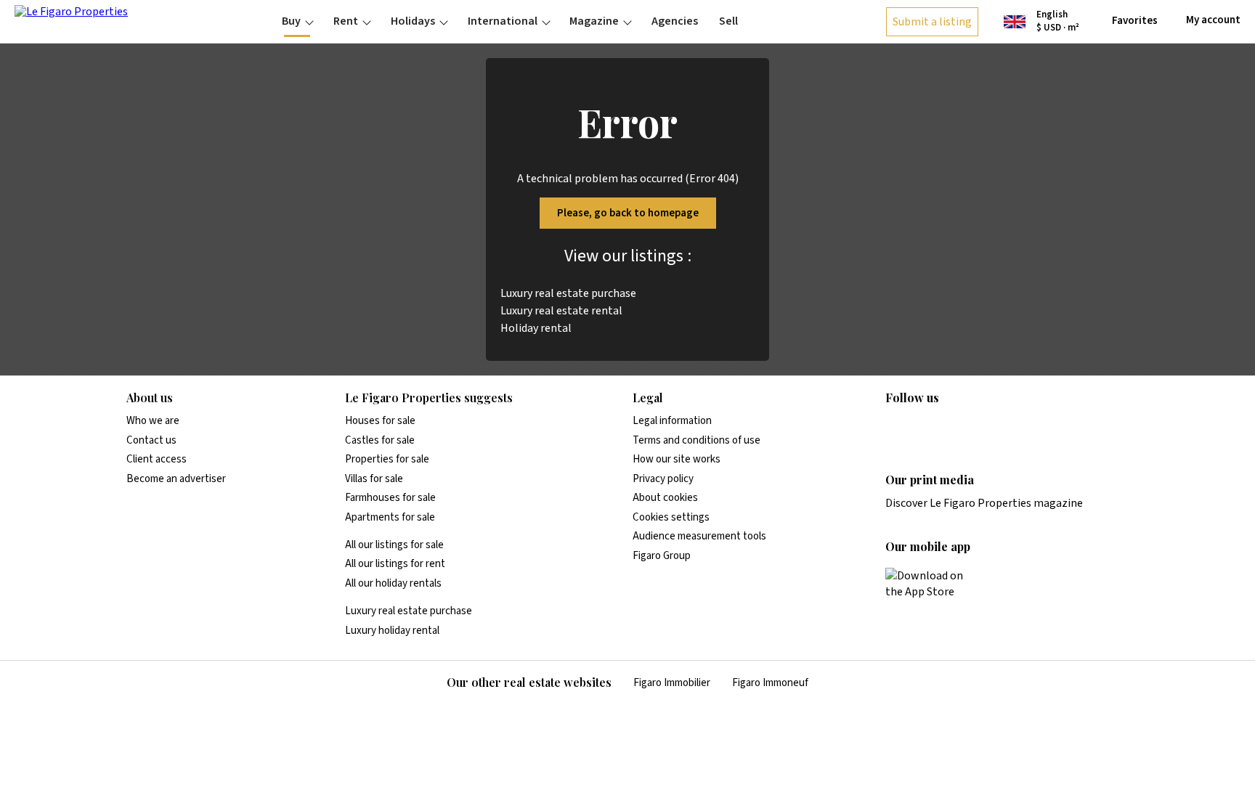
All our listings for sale (394, 545)
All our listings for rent (395, 563)
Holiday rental (536, 328)
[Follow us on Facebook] (950, 427)
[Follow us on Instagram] (922, 427)
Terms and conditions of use (696, 440)
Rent (345, 21)
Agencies (674, 21)
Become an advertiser (176, 478)
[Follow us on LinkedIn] (894, 427)
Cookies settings (671, 517)
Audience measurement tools (699, 536)
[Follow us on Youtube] (1007, 427)
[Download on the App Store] (932, 584)
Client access (156, 459)
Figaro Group (662, 555)
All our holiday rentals (393, 583)
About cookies (665, 497)
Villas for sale (374, 478)
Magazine (594, 21)
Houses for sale (380, 420)
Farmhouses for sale (390, 497)
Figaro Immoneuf (770, 682)
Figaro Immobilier (671, 682)
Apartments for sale (390, 517)
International (502, 21)
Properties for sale (387, 459)
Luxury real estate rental (561, 311)
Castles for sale (380, 440)
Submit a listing (932, 22)
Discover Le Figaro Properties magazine (984, 503)
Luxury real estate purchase (568, 293)
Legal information (672, 420)
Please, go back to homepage (628, 213)
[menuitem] (297, 21)
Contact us (151, 440)
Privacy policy (663, 478)
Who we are (152, 420)
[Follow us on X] (979, 427)
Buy (291, 21)
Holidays (413, 21)
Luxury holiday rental (392, 630)
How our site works (676, 459)
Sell (728, 21)
